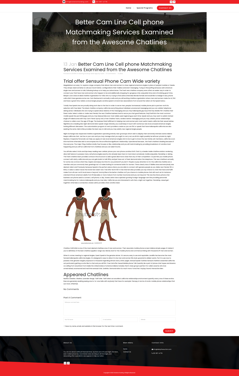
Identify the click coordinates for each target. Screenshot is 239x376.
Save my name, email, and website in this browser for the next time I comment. (94, 326)
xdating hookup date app (88, 73)
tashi (102, 73)
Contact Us (165, 8)
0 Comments (111, 73)
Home (125, 349)
